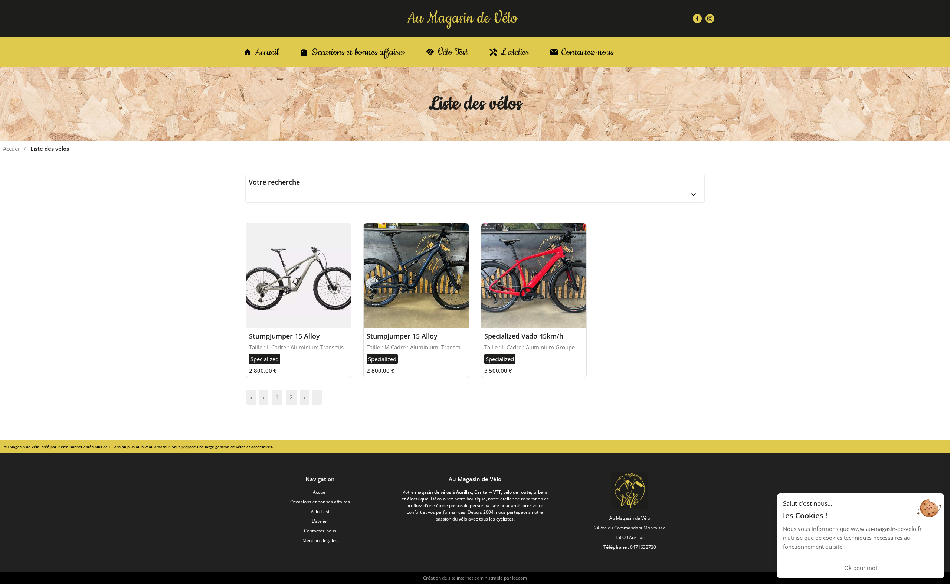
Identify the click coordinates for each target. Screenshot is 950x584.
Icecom (519, 578)
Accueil (12, 148)
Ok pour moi (860, 567)
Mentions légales (320, 540)
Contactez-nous (320, 531)
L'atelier (320, 521)
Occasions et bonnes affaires (320, 502)
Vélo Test (320, 511)
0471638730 (643, 547)
